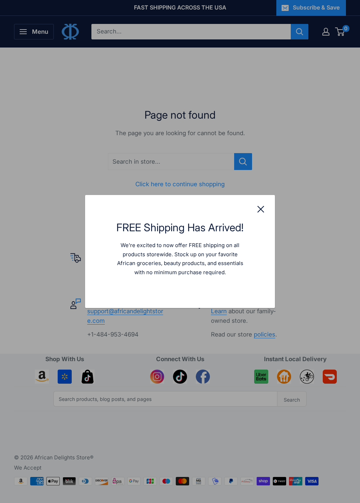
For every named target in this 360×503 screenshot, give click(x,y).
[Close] (260, 209)
